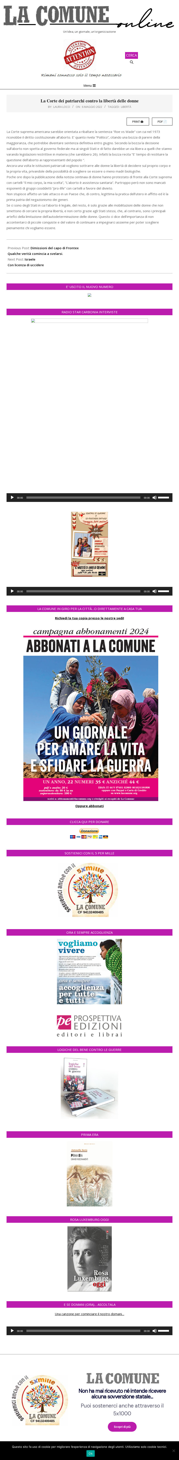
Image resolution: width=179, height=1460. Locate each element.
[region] (89, 1398)
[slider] (164, 497)
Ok (91, 1453)
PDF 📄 (162, 122)
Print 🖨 (137, 122)
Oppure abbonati (89, 806)
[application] (89, 497)
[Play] (12, 497)
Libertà (126, 107)
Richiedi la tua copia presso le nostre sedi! (89, 618)
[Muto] (154, 497)
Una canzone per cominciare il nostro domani (88, 1314)
